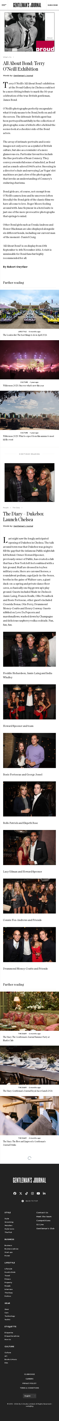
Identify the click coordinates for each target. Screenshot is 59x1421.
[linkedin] (44, 1193)
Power (7, 1256)
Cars (6, 1313)
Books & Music (11, 1359)
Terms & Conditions (29, 1388)
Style (7, 1218)
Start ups (9, 1252)
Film (6, 1363)
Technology (10, 1316)
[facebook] (15, 1193)
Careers (29, 1379)
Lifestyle (8, 1269)
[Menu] (4, 5)
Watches (8, 1225)
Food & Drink (10, 1272)
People (8, 1286)
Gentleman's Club (45, 1229)
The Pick (8, 1232)
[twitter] (20, 1193)
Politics (8, 1296)
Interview (9, 1289)
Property (8, 1282)
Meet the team (43, 1217)
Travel (7, 1275)
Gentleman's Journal (23, 76)
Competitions (43, 1221)
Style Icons (9, 1229)
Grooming (9, 1222)
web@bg (29, 1406)
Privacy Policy (29, 1383)
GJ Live (40, 1225)
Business (8, 1245)
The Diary (9, 1293)
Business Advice (11, 1249)
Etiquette (9, 1332)
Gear (7, 1309)
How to (8, 1339)
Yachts (7, 1319)
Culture (8, 1352)
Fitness (8, 1279)
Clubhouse (29, 1374)
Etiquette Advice (12, 1336)
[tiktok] (26, 1193)
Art (6, 1356)
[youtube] (38, 1193)
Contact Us (42, 1213)
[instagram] (32, 1193)
